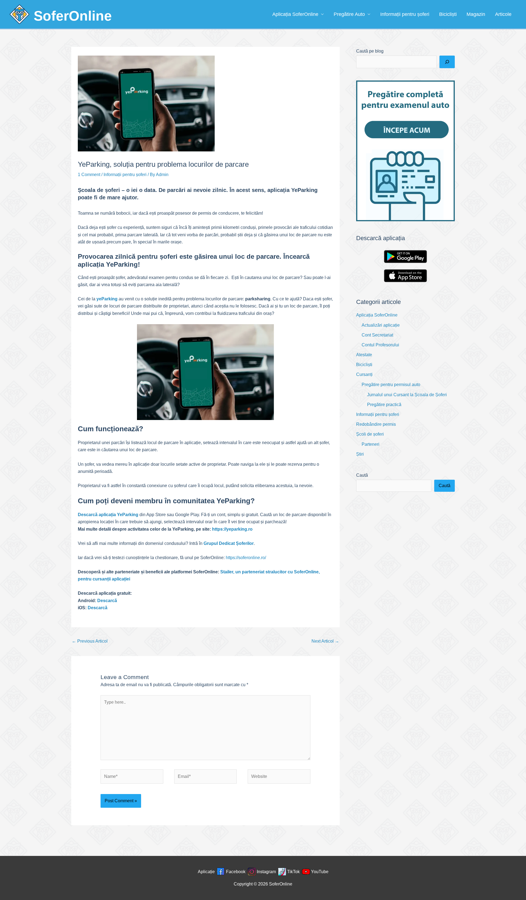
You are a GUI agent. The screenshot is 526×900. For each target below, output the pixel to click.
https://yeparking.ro (232, 529)
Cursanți (364, 374)
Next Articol (325, 641)
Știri (360, 454)
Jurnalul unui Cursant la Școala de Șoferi (407, 394)
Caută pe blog (370, 51)
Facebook (235, 871)
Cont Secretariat (377, 335)
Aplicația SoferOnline (295, 14)
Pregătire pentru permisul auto (391, 384)
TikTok (293, 871)
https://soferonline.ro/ (246, 557)
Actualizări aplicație (381, 325)
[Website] (279, 777)
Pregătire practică (384, 404)
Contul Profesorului (380, 345)
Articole (503, 14)
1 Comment (89, 174)
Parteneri (370, 444)
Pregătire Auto (349, 14)
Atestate (364, 354)
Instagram (266, 871)
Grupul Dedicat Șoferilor (229, 543)
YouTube (319, 871)
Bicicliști (448, 14)
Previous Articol (90, 641)
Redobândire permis (376, 424)
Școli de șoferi (370, 434)
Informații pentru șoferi (404, 14)
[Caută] (447, 62)
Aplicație (206, 871)
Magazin (476, 14)
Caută (362, 475)
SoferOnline (73, 16)
